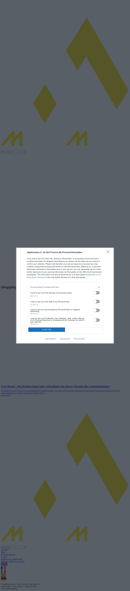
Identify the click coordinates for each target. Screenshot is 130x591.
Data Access (65, 339)
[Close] (109, 252)
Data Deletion (50, 339)
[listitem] (65, 287)
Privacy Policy (79, 339)
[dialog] (65, 296)
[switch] (96, 292)
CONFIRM (46, 330)
